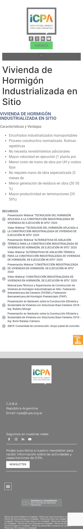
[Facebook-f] (31, 38)
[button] (41, 55)
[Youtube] (48, 38)
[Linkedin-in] (43, 38)
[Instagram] (37, 38)
